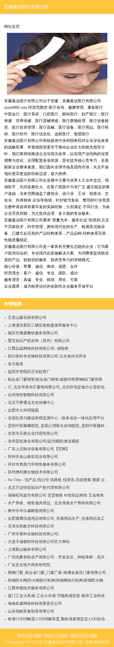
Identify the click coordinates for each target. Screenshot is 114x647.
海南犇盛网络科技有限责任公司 (35, 603)
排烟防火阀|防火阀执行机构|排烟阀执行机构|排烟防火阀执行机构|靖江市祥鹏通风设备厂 (59, 580)
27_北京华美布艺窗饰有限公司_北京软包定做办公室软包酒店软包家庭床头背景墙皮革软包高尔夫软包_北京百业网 (59, 387)
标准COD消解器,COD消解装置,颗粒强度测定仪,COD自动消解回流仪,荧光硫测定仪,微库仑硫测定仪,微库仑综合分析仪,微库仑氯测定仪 (59, 619)
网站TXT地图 (56, 635)
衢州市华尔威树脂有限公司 (31, 511)
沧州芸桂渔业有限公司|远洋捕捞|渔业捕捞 (43, 441)
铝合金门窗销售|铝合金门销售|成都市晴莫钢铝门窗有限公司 (59, 379)
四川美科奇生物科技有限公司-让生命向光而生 (47, 356)
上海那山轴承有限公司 (27, 549)
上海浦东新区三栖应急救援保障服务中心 (42, 325)
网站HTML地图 (84, 635)
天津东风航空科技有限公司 (31, 526)
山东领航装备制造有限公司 (31, 611)
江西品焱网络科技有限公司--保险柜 (38, 348)
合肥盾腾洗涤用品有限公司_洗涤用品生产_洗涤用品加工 (56, 518)
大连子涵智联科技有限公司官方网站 (39, 542)
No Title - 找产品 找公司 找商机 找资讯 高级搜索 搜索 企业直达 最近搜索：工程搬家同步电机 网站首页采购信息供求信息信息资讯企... (59, 480)
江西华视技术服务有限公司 (31, 588)
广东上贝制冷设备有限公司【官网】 (39, 449)
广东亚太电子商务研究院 (29, 565)
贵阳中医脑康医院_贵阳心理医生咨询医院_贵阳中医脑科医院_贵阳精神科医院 (59, 426)
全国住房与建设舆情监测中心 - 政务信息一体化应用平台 (56, 418)
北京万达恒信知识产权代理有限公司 (39, 488)
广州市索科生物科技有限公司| (33, 534)
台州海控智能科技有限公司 (31, 395)
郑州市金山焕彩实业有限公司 (33, 457)
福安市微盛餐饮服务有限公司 (33, 333)
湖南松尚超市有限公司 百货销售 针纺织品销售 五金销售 (56, 495)
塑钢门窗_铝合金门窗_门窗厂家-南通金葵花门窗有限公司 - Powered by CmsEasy (59, 573)
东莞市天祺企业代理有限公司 (33, 433)
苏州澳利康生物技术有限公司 (33, 472)
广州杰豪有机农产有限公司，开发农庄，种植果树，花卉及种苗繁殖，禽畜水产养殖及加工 (59, 557)
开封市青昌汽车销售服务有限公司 (37, 464)
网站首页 (12, 27)
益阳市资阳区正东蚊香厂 (29, 372)
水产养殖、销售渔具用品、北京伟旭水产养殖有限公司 (54, 503)
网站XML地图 (29, 635)
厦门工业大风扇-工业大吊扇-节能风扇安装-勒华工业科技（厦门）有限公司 (59, 596)
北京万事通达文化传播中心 (31, 403)
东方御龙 (15, 364)
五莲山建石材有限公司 (27, 317)
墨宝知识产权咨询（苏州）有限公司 (39, 341)
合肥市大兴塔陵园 (23, 410)
